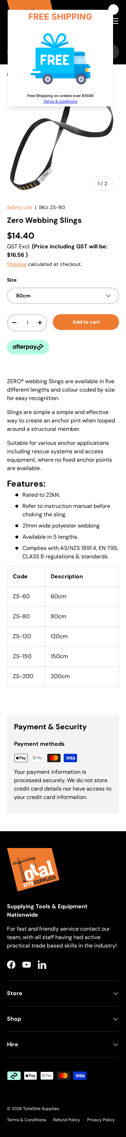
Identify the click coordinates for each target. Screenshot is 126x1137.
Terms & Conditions (26, 1120)
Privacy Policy (101, 1120)
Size (11, 280)
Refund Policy (66, 1120)
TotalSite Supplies (41, 1108)
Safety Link (19, 207)
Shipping (17, 264)
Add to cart (86, 322)
